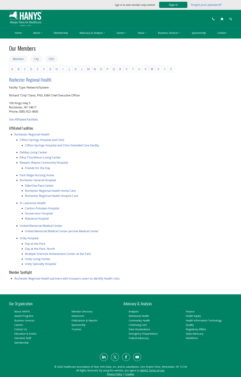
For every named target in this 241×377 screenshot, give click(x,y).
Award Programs (24, 316)
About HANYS (22, 311)
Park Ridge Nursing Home (37, 175)
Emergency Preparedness (143, 333)
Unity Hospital (29, 238)
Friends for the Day (37, 168)
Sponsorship (199, 32)
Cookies (129, 374)
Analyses (134, 311)
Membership (61, 32)
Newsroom (77, 316)
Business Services (169, 33)
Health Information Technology (204, 320)
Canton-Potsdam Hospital (42, 208)
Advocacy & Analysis (92, 33)
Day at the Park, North (40, 249)
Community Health (139, 320)
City (36, 59)
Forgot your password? (206, 5)
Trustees (76, 329)
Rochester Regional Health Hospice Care (51, 196)
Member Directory (81, 311)
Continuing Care (138, 325)
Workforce (192, 338)
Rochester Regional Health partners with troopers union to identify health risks (67, 278)
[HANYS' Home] (53, 17)
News (142, 33)
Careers (18, 325)
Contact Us (20, 329)
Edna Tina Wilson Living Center (40, 157)
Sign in (173, 4)
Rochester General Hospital (38, 180)
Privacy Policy (114, 374)
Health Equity (193, 316)
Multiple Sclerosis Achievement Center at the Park (58, 254)
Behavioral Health (139, 316)
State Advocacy (194, 333)
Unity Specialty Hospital (40, 264)
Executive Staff (22, 338)
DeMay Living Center (33, 152)
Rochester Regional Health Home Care (50, 191)
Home (18, 32)
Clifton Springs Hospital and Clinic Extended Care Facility (62, 145)
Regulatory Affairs (196, 329)
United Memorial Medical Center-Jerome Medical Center (62, 231)
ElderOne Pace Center (39, 186)
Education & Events (25, 333)
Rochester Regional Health (30, 79)
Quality (190, 325)
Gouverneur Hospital (39, 213)
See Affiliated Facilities (23, 119)
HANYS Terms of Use (152, 370)
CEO (51, 59)
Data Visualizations (139, 329)
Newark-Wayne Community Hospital (44, 162)
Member (18, 59)
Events (121, 33)
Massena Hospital (37, 218)
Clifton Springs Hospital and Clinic (42, 140)
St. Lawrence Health (33, 203)
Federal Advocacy (139, 338)
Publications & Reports (84, 320)
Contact (221, 32)
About (37, 33)
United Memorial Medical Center (41, 226)
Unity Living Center (37, 259)
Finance (190, 311)
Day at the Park (35, 244)
